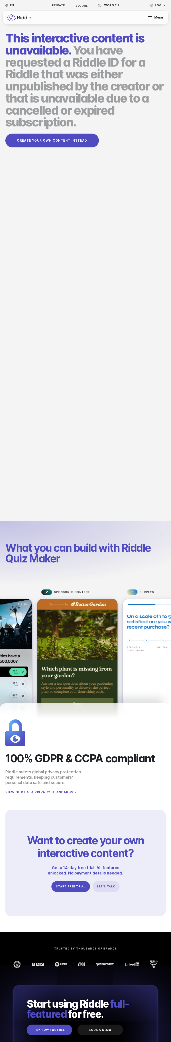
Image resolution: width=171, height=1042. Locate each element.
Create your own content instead (52, 140)
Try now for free (49, 1030)
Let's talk (106, 886)
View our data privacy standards (39, 792)
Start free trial (70, 886)
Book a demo (100, 1030)
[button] (11, 5)
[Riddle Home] (19, 17)
